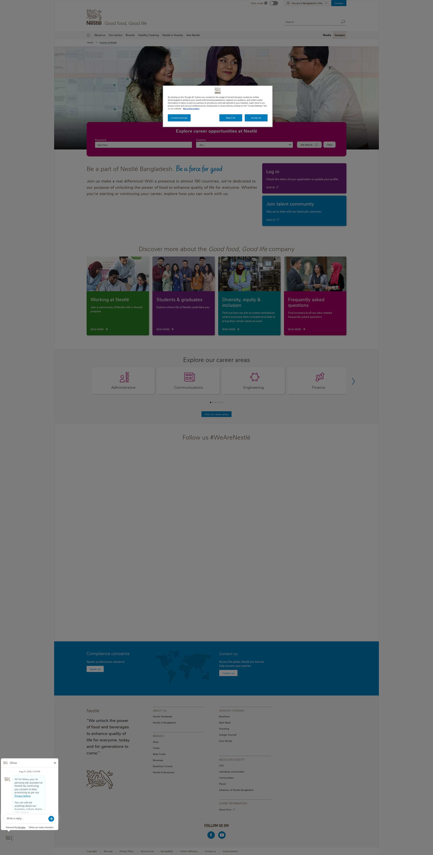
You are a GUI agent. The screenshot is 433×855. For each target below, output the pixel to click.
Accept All (256, 117)
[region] (218, 106)
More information (191, 108)
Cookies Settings (179, 117)
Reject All (230, 117)
